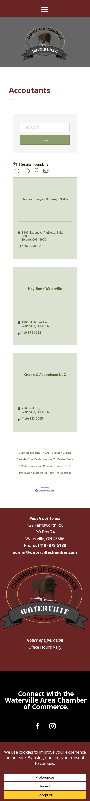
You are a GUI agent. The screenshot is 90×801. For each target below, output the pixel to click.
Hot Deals (35, 459)
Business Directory (29, 452)
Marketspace (28, 466)
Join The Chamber (60, 472)
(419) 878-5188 (52, 545)
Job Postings (45, 466)
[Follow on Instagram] (52, 726)
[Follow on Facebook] (37, 726)
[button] (15, 164)
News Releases (51, 452)
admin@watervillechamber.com (45, 552)
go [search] (46, 139)
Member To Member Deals (59, 459)
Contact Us (62, 466)
